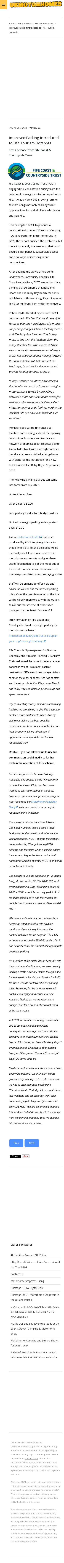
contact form (31, 1458)
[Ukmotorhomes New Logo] (35, 7)
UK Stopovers (25, 23)
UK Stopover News (44, 23)
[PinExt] (26, 1157)
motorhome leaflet (28, 537)
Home (12, 23)
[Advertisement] (32, 78)
